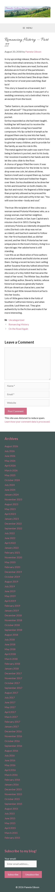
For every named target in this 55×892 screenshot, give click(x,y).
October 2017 (12, 682)
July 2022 (10, 533)
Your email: (10, 858)
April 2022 (10, 542)
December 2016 (13, 731)
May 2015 (10, 823)
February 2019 (12, 605)
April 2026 (10, 465)
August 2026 (11, 446)
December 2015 (13, 789)
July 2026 (10, 451)
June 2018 (10, 644)
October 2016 (12, 740)
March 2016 (11, 774)
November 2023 (13, 499)
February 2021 (12, 552)
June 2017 (10, 702)
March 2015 (11, 832)
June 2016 (10, 760)
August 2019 (11, 581)
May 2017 (10, 707)
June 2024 (10, 489)
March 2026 (11, 470)
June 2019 (10, 591)
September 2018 (13, 629)
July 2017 (10, 697)
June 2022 (10, 538)
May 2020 (10, 562)
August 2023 (11, 504)
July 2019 (10, 586)
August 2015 (11, 808)
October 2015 (12, 798)
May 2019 (10, 596)
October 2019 (12, 576)
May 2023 (10, 509)
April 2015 (10, 827)
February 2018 (12, 663)
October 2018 (12, 625)
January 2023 (12, 518)
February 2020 (12, 567)
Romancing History (19, 324)
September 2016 (13, 745)
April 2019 (10, 600)
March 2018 (11, 658)
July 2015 (10, 813)
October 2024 (12, 480)
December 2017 (13, 673)
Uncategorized (16, 319)
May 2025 (10, 475)
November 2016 (13, 736)
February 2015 (12, 837)
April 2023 (10, 513)
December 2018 (13, 615)
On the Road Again (18, 328)
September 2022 (13, 528)
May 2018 (10, 649)
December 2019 (13, 571)
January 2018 (12, 668)
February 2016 (12, 779)
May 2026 (10, 460)
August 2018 (11, 634)
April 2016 (10, 769)
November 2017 (13, 678)
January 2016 (12, 784)
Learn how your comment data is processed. (27, 421)
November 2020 (13, 557)
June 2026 (10, 455)
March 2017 (11, 716)
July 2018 (10, 639)
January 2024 (12, 494)
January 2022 (12, 547)
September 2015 (13, 803)
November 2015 (13, 794)
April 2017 (10, 711)
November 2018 (13, 620)
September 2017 (13, 687)
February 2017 (12, 721)
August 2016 (11, 750)
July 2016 (10, 755)
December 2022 (13, 523)
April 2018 (10, 654)
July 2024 (10, 484)
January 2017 (12, 726)
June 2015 (10, 818)
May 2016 (10, 765)
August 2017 (11, 692)
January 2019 (12, 610)
